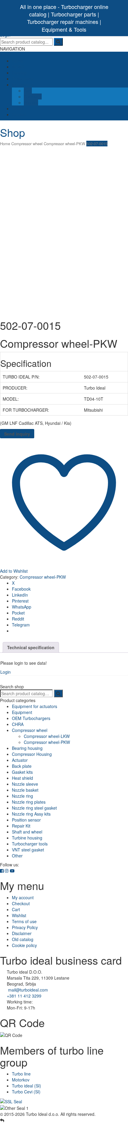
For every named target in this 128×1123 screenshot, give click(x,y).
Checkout (33, 96)
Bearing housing (27, 748)
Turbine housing (27, 838)
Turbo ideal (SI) (26, 1086)
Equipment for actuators (34, 706)
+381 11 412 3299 (24, 996)
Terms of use (24, 921)
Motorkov (20, 1080)
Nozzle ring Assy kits (31, 814)
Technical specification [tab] (30, 647)
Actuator (20, 760)
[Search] (58, 693)
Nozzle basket (25, 790)
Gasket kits (22, 772)
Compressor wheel (27, 143)
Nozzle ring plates (29, 802)
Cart (28, 91)
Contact (19, 114)
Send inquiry (17, 434)
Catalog (19, 73)
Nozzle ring (22, 796)
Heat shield (22, 778)
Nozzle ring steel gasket (34, 808)
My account (23, 85)
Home (17, 61)
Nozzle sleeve (25, 784)
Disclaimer (22, 933)
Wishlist (31, 102)
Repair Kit (21, 826)
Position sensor (26, 820)
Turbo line (21, 1074)
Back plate (22, 766)
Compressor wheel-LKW (47, 736)
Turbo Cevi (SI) (26, 1092)
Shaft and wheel (27, 832)
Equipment (22, 712)
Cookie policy (24, 945)
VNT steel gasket (28, 850)
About (17, 108)
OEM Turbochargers (31, 718)
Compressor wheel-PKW (64, 143)
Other (17, 856)
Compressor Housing (32, 754)
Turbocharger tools (30, 844)
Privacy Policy (25, 927)
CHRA (18, 724)
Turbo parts (23, 79)
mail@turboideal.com (28, 990)
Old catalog (22, 939)
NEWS (18, 67)
